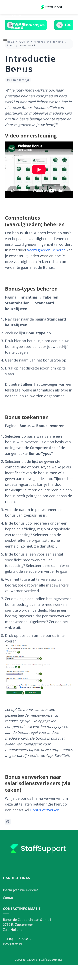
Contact (9, 897)
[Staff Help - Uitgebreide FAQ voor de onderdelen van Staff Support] (52, 7)
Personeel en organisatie (48, 41)
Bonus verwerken (44, 810)
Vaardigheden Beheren (46, 250)
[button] (5, 39)
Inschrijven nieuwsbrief (20, 890)
